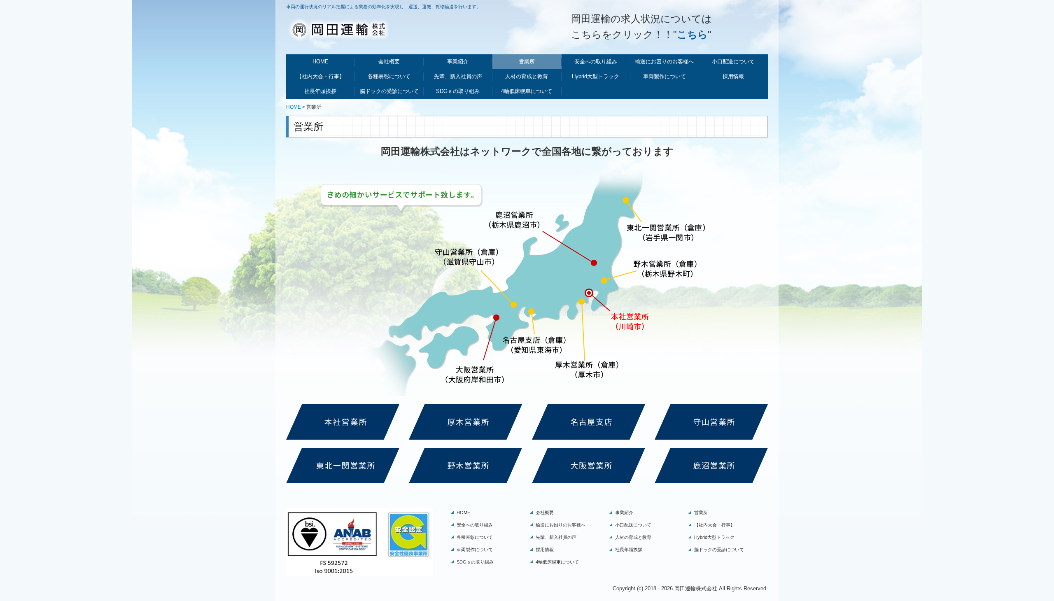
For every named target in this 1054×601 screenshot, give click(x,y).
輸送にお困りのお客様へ (664, 61)
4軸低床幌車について (526, 91)
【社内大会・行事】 (320, 76)
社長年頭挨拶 (320, 91)
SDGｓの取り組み (458, 91)
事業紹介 (458, 61)
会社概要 (389, 61)
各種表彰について (389, 76)
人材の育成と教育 (526, 76)
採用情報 (733, 76)
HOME (320, 61)
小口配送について (733, 61)
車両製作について (664, 76)
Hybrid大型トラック (595, 76)
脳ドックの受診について (389, 91)
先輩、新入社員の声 (458, 76)
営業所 (527, 61)
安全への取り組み (595, 61)
